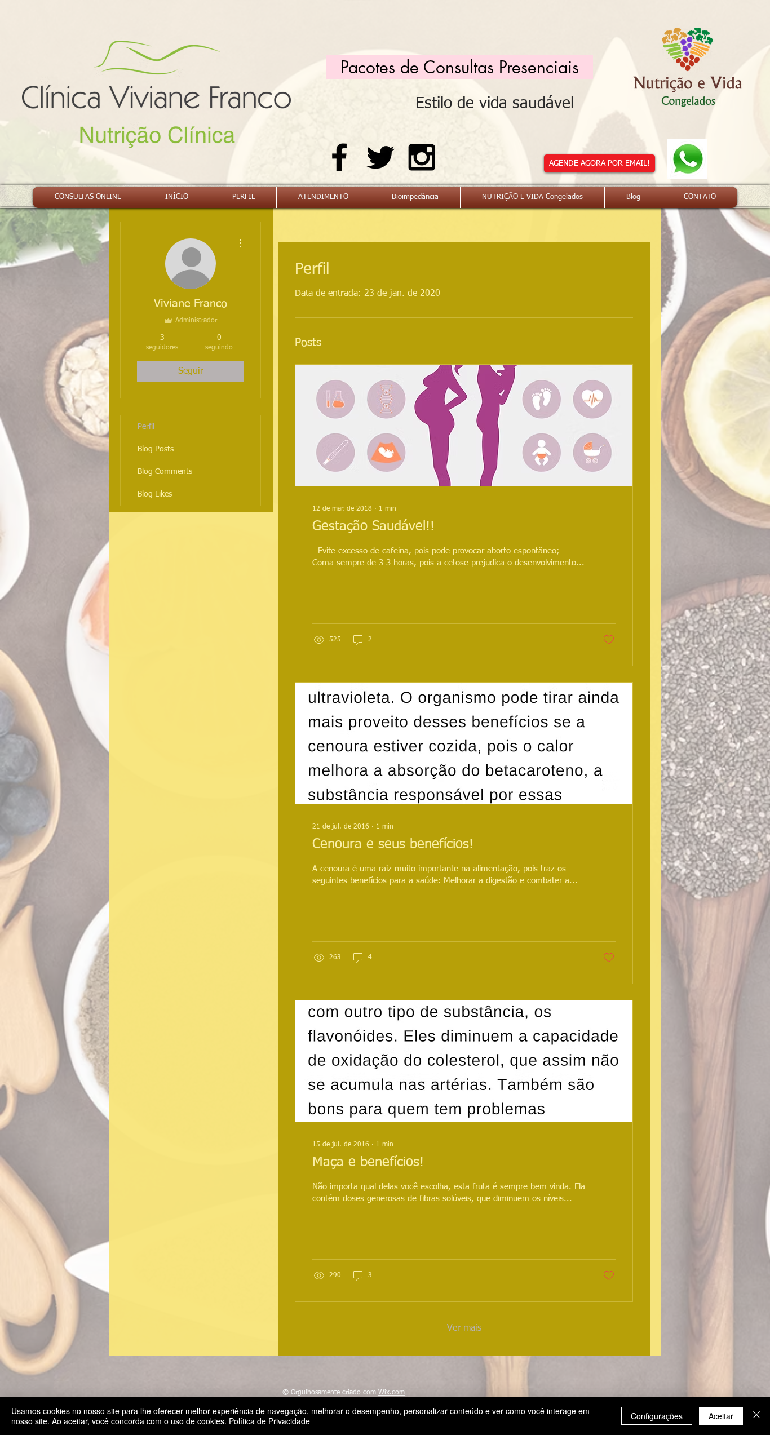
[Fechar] (756, 1416)
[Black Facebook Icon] (339, 157)
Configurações (657, 1415)
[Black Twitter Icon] (380, 157)
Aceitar (721, 1415)
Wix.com (391, 1392)
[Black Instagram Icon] (421, 157)
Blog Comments (165, 472)
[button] (459, 67)
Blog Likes (155, 494)
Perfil (146, 427)
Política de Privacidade (269, 1421)
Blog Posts (156, 449)
